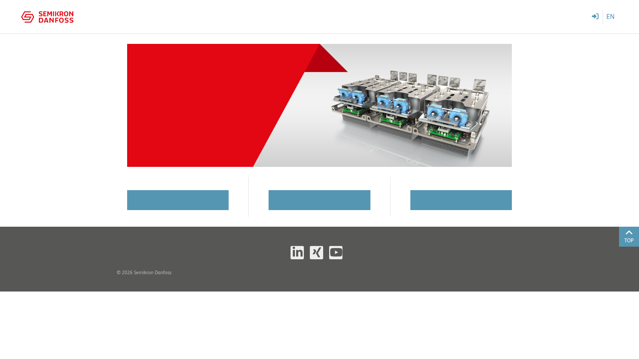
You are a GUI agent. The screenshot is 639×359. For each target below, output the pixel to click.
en (610, 17)
